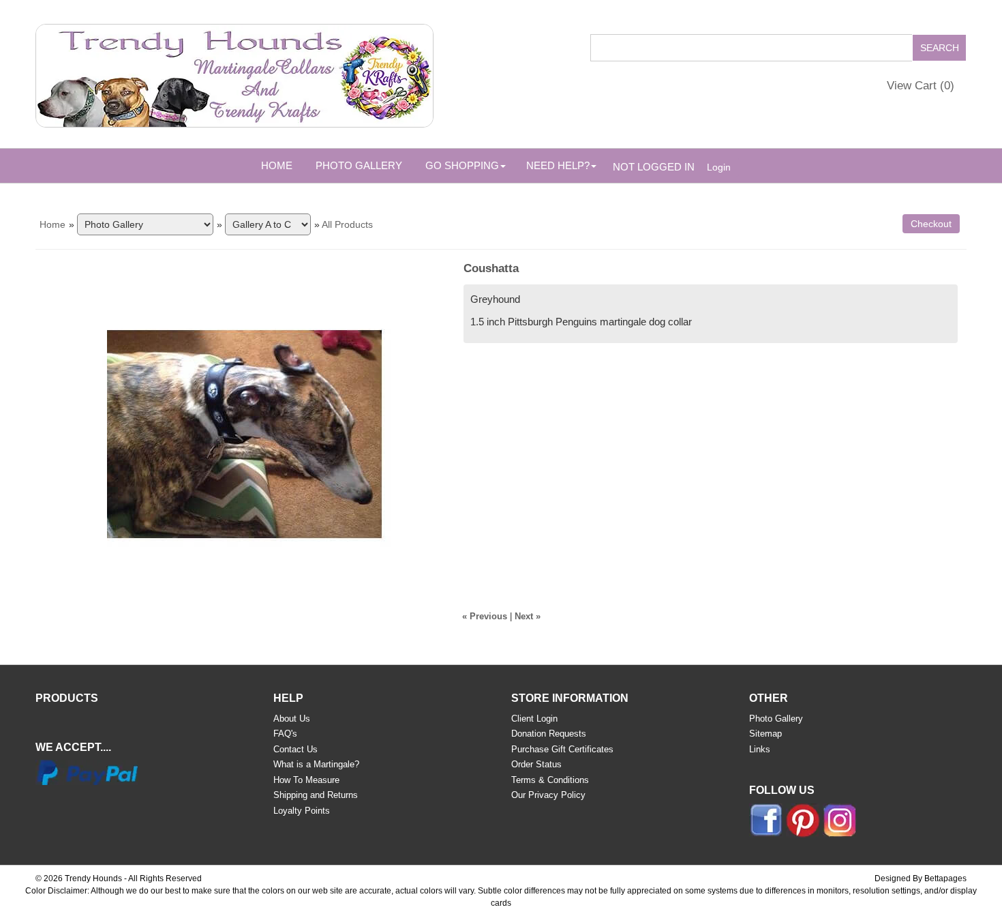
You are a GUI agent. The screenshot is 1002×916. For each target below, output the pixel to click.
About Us (291, 718)
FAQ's (285, 733)
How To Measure (306, 780)
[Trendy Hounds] (234, 73)
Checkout (931, 223)
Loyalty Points (301, 811)
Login (719, 167)
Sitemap (765, 733)
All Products (347, 224)
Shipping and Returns (315, 795)
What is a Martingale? (316, 764)
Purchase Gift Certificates (562, 749)
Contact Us (295, 749)
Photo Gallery (359, 165)
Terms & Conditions (550, 780)
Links (759, 749)
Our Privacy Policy (548, 795)
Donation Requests (548, 733)
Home (276, 165)
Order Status (536, 764)
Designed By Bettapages (921, 878)
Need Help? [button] (558, 165)
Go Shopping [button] (462, 165)
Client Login (534, 718)
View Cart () (920, 85)
